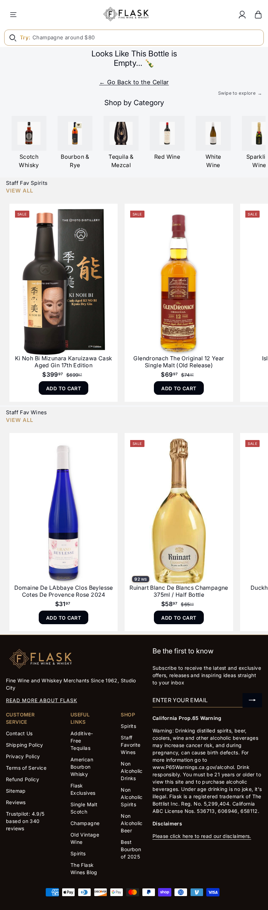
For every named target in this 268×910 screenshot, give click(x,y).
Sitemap (16, 791)
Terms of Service (26, 768)
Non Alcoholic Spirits (131, 797)
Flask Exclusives (83, 789)
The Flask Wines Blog (83, 868)
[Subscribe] (252, 700)
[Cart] (258, 14)
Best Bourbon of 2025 (131, 849)
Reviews (16, 802)
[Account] (242, 14)
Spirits (78, 853)
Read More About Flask (41, 700)
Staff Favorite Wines (130, 745)
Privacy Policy (23, 756)
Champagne (84, 823)
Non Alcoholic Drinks (131, 771)
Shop (128, 714)
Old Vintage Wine (84, 838)
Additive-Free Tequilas (81, 740)
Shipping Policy (24, 745)
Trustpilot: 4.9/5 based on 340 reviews (25, 821)
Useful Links (80, 718)
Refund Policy (22, 779)
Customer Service (20, 718)
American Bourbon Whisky (81, 766)
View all (19, 190)
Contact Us (19, 733)
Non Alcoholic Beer (131, 823)
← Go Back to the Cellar (134, 82)
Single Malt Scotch (83, 808)
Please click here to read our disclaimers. (201, 836)
